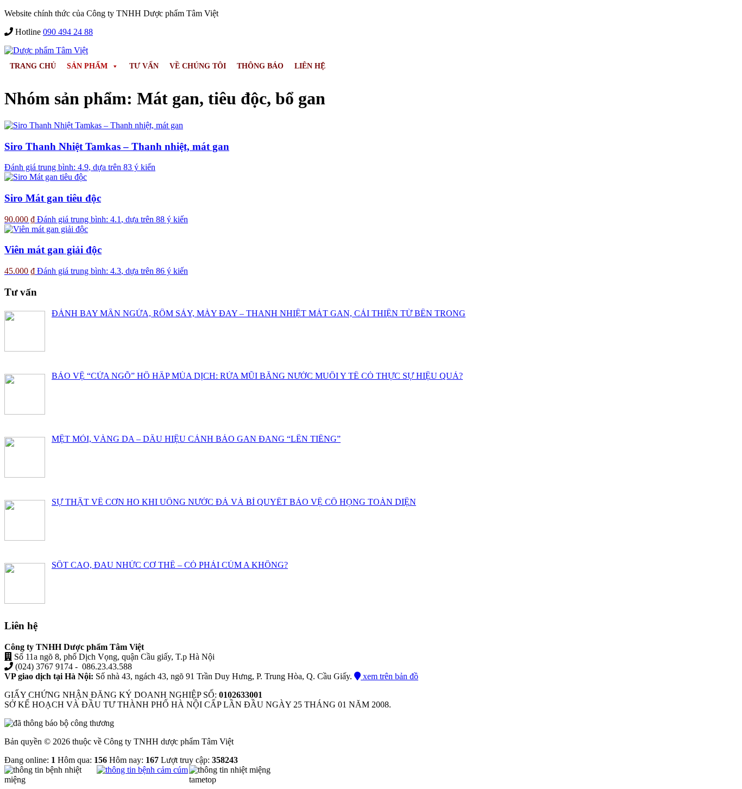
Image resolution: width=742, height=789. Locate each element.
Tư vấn (144, 66)
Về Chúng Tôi (197, 66)
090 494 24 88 (68, 31)
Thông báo (260, 66)
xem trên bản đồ (389, 676)
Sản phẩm (87, 66)
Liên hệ (309, 66)
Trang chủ (33, 66)
